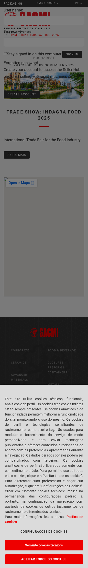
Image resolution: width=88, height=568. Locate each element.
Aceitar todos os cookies (43, 559)
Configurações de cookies (44, 531)
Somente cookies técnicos (44, 545)
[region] (44, 476)
